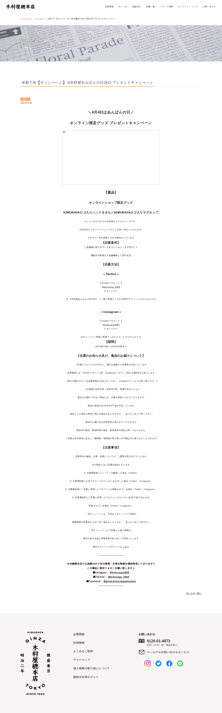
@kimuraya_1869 (111, 287)
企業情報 (109, 6)
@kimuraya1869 (110, 325)
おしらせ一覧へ (194, 593)
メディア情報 (166, 6)
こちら (125, 547)
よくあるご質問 (83, 651)
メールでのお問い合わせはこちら (168, 652)
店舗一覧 (150, 6)
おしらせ (123, 6)
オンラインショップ (188, 6)
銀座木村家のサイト (86, 677)
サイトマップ (81, 660)
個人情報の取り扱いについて (91, 668)
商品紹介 (136, 6)
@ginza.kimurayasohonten (120, 581)
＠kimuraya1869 (119, 572)
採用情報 (79, 643)
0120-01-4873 (163, 642)
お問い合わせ (209, 6)
